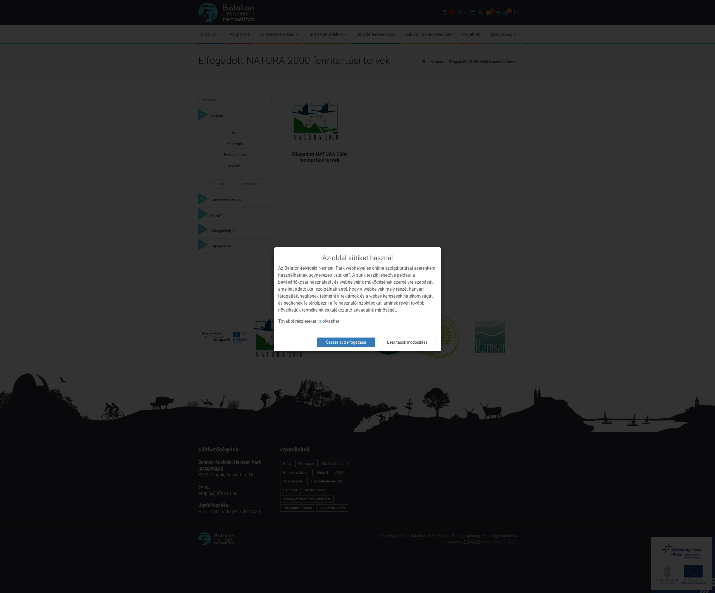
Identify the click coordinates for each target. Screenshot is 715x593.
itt (319, 321)
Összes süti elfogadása (346, 342)
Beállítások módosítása (407, 342)
